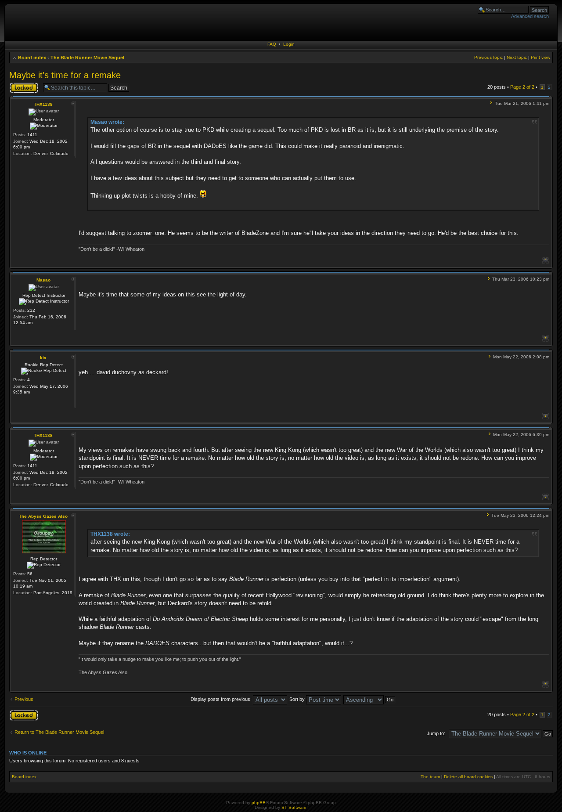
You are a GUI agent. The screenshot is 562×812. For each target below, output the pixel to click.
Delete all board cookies (468, 776)
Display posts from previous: (222, 699)
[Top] (545, 260)
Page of (522, 87)
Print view (540, 57)
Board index (32, 57)
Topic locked (22, 84)
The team (430, 776)
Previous (23, 699)
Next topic (517, 57)
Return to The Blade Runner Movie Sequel (59, 732)
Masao (43, 280)
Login (289, 44)
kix (43, 357)
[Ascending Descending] (369, 699)
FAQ (271, 44)
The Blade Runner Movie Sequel (87, 57)
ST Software (293, 807)
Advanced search (530, 16)
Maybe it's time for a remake (65, 75)
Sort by (297, 699)
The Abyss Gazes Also (43, 516)
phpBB (259, 802)
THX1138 (43, 104)
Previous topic (488, 57)
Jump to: (436, 733)
